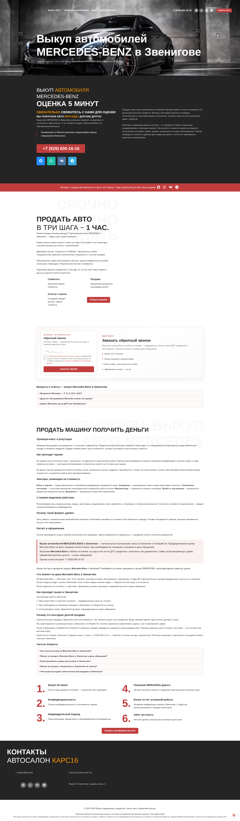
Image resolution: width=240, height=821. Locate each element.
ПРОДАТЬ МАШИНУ (98, 300)
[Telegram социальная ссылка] (211, 10)
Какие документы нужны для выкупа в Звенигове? (65, 661)
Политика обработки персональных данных (92, 814)
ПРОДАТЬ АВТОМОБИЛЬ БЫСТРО (120, 731)
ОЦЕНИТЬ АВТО (224, 10)
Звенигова (59, 61)
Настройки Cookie (157, 814)
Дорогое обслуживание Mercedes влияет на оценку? (66, 398)
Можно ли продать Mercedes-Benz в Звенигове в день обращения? (73, 656)
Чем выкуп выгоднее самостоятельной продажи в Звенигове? (71, 671)
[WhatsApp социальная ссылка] (201, 10)
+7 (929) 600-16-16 (182, 10)
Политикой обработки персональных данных (64, 356)
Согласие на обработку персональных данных (130, 814)
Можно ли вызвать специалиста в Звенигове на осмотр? (68, 666)
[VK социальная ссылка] (206, 10)
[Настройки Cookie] (234, 815)
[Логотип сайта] (22, 10)
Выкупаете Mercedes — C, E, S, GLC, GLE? (61, 393)
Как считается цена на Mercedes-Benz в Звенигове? (66, 651)
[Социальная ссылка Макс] (196, 10)
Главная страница (45, 61)
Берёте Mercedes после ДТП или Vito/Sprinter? (63, 404)
